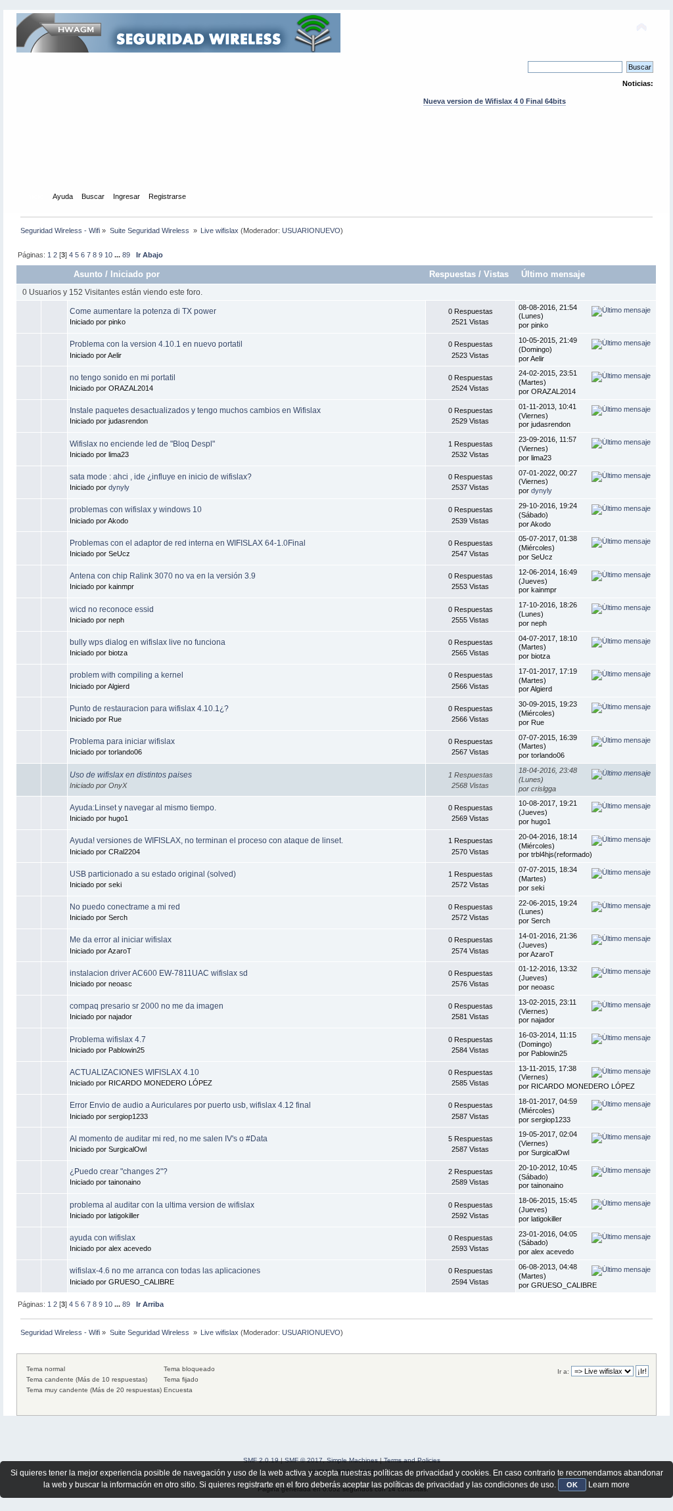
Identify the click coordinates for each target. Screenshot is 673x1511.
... (118, 255)
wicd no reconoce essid (112, 609)
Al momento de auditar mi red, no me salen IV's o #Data (168, 1138)
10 (108, 255)
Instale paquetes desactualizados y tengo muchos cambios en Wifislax (195, 410)
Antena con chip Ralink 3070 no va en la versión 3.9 (163, 575)
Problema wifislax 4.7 (108, 1039)
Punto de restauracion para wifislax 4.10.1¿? (149, 708)
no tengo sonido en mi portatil (122, 377)
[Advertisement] (336, 160)
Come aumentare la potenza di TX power (143, 311)
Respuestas (452, 274)
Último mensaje (553, 274)
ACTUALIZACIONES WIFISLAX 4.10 (134, 1072)
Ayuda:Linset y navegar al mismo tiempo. (143, 807)
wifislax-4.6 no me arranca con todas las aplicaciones (165, 1270)
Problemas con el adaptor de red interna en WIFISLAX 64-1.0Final (188, 543)
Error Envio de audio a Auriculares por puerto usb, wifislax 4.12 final (190, 1105)
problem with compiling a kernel (126, 675)
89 (126, 255)
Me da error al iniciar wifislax (121, 939)
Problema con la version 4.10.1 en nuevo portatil (156, 344)
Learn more (609, 1484)
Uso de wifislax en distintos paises (131, 774)
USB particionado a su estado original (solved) (153, 874)
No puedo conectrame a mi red (125, 906)
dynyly (118, 487)
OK (572, 1485)
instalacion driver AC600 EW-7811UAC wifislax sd (159, 973)
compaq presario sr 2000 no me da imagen (146, 1006)
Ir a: (563, 1371)
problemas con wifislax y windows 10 (136, 509)
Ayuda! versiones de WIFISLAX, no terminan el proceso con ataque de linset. (206, 840)
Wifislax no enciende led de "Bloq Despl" (142, 444)
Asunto (88, 274)
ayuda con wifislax (102, 1237)
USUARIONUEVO (311, 230)
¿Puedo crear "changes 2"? (119, 1171)
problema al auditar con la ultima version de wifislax (162, 1205)
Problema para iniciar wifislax (122, 741)
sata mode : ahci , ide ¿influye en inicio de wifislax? (161, 476)
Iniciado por (135, 274)
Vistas (497, 274)
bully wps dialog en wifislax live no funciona (147, 642)
